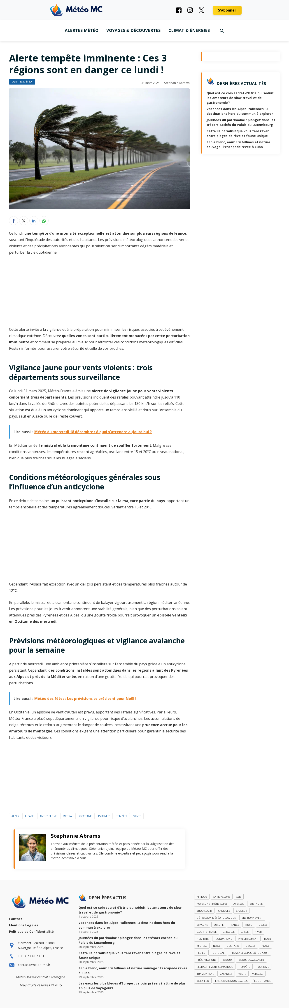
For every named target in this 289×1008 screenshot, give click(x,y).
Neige (216, 945)
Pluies (201, 952)
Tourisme (262, 966)
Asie (238, 896)
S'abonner (227, 10)
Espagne (202, 924)
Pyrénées (104, 816)
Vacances (226, 973)
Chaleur (241, 910)
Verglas (257, 973)
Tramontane (205, 973)
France (234, 924)
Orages (250, 945)
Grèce (245, 931)
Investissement (248, 938)
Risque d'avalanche (251, 959)
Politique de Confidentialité (31, 931)
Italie (267, 938)
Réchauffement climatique (215, 966)
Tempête (121, 816)
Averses (238, 903)
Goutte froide (207, 931)
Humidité (203, 938)
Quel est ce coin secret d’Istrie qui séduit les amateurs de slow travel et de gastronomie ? (240, 98)
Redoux (227, 959)
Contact (15, 919)
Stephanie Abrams (177, 83)
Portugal (217, 952)
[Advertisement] (99, 292)
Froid (248, 924)
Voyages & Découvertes (133, 30)
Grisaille (229, 931)
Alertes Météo (81, 30)
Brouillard (204, 910)
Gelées (263, 924)
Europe (219, 924)
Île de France (262, 980)
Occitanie (85, 816)
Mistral (68, 816)
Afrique (202, 896)
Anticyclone (48, 816)
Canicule (224, 910)
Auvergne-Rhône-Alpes (212, 903)
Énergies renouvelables (231, 980)
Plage (265, 945)
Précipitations (206, 959)
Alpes (15, 816)
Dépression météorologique (216, 917)
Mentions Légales (23, 925)
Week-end (203, 980)
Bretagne (256, 903)
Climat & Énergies (189, 30)
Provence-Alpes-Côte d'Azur (249, 952)
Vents (137, 816)
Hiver (258, 931)
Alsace (29, 816)
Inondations (223, 938)
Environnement (252, 917)
